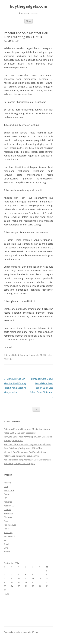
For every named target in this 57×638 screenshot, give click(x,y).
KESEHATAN (9, 505)
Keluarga (8, 501)
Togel (6, 544)
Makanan (8, 513)
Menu (28, 21)
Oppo (6, 521)
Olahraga (8, 517)
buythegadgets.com (28, 6)
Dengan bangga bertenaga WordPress (21, 632)
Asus (6, 486)
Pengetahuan (10, 524)
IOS (5, 498)
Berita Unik (25, 354)
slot (5, 540)
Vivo (6, 547)
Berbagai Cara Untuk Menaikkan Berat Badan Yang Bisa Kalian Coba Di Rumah (41, 387)
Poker (6, 528)
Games (7, 494)
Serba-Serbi (9, 536)
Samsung (8, 532)
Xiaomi (7, 551)
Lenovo (7, 509)
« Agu (6, 593)
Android (7, 358)
